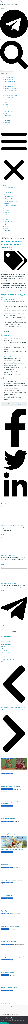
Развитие (5, 99)
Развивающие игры (10, 81)
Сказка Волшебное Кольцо (8, 818)
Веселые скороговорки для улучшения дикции (12, 525)
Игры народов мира (10, 83)
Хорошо (3, 1023)
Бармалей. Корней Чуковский (9, 987)
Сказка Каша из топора (7, 972)
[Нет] (8, 1023)
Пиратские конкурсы (10, 77)
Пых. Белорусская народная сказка (9, 583)
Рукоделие (7, 122)
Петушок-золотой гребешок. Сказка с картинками (11, 802)
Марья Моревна (5, 911)
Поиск (1, 40)
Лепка (3, 648)
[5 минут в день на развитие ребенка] (14, 623)
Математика (8, 115)
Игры (4, 76)
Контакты (5, 124)
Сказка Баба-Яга (5, 1003)
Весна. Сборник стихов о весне (8, 555)
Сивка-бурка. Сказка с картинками (10, 786)
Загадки (7, 102)
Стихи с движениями (10, 108)
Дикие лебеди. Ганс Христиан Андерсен (12, 849)
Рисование (7, 120)
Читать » (3, 534)
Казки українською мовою (11, 92)
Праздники (6, 93)
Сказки (5, 84)
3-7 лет (5, 271)
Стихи (6, 104)
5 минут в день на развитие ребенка (14, 626)
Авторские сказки (9, 86)
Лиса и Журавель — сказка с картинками (12, 880)
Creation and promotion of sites (10, 1014)
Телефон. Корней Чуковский (9, 941)
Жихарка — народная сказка (9, 771)
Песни (6, 106)
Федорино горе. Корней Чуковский (10, 926)
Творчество (6, 117)
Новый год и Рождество (11, 95)
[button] (14, 155)
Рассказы (7, 113)
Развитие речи (8, 111)
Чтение (7, 110)
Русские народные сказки (11, 88)
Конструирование (6, 652)
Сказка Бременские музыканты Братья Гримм (14, 957)
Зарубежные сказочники (11, 90)
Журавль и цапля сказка (7, 895)
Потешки (7, 101)
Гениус (1, 2)
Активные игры (9, 79)
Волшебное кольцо (6, 864)
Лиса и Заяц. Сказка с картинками (10, 834)
